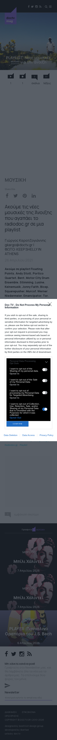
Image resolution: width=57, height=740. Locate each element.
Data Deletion (10, 435)
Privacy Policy (46, 435)
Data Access (28, 435)
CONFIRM (17, 424)
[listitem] (28, 362)
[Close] (51, 305)
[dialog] (28, 370)
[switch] (44, 369)
